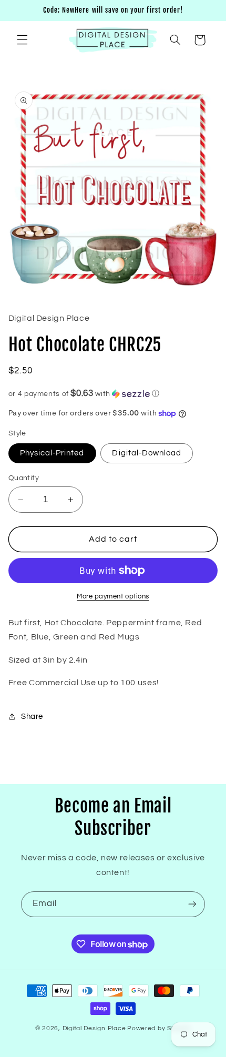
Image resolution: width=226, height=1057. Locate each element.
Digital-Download (146, 453)
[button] (22, 40)
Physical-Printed (52, 453)
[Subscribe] (192, 904)
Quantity (23, 478)
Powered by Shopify (159, 1028)
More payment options (113, 596)
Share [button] (32, 716)
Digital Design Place (94, 1028)
